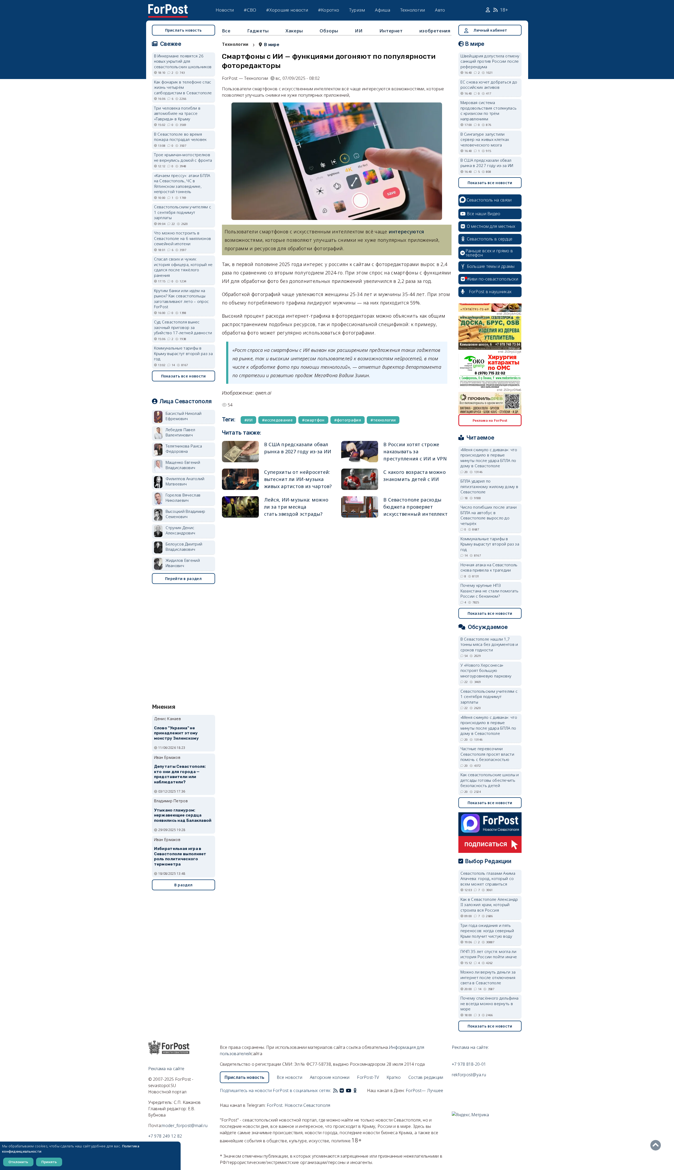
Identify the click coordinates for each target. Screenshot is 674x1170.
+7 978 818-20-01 (469, 1064)
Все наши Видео (483, 213)
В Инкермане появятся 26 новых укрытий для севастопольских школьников (183, 61)
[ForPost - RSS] (335, 1090)
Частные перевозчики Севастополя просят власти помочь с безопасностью (487, 754)
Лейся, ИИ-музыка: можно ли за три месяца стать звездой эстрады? (296, 506)
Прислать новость (183, 30)
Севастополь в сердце (490, 239)
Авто (440, 10)
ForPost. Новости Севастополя (298, 1105)
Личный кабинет (490, 30)
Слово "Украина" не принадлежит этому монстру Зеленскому (176, 733)
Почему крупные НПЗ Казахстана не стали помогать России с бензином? (489, 591)
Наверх (656, 1145)
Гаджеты (258, 31)
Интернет (391, 31)
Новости (225, 10)
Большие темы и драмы (491, 266)
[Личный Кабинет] (488, 10)
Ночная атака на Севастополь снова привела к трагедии (489, 567)
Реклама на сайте (166, 1068)
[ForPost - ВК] (342, 1090)
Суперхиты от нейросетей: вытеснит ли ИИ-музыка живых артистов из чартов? (298, 479)
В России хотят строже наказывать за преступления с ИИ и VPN (415, 451)
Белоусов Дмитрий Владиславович (184, 546)
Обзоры (329, 31)
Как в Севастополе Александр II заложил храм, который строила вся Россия (489, 905)
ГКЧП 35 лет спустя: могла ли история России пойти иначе (488, 954)
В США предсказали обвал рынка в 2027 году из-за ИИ (486, 163)
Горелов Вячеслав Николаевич (183, 497)
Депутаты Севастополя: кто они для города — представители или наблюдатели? (180, 774)
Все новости (289, 1077)
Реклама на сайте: (470, 1047)
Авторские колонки (330, 1077)
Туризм (357, 10)
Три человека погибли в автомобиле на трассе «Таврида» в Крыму (177, 113)
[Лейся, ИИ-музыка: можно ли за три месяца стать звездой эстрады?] (240, 507)
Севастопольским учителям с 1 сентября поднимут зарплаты (182, 212)
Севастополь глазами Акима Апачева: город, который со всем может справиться (488, 879)
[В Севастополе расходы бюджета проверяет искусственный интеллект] (359, 507)
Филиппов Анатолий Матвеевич (185, 481)
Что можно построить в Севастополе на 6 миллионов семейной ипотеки (182, 238)
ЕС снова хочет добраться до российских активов (488, 84)
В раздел (183, 884)
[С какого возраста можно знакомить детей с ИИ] (359, 479)
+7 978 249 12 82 (165, 1136)
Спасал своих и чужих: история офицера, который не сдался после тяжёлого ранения (183, 267)
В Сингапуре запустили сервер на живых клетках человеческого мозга (484, 139)
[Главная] (168, 7)
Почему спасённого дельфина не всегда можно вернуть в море (489, 1003)
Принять (49, 1161)
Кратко (393, 1077)
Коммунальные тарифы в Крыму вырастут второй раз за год (183, 353)
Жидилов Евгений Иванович (183, 563)
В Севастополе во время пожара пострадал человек (180, 136)
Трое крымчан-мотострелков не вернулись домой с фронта (183, 157)
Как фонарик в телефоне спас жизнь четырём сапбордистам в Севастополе (183, 87)
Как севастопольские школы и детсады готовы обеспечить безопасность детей (489, 780)
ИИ (359, 31)
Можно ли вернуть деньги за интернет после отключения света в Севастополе (488, 977)
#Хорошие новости (287, 10)
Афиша (382, 10)
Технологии (412, 10)
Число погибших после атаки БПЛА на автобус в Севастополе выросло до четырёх (488, 515)
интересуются (406, 231)
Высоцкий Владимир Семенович (185, 514)
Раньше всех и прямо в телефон (489, 253)
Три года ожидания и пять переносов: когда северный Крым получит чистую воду (487, 931)
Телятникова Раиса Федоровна (184, 448)
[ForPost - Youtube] (348, 1090)
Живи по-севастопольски (492, 279)
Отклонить (18, 1161)
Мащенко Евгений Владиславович (183, 465)
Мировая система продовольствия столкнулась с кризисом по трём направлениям (488, 110)
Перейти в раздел (183, 578)
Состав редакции (425, 1077)
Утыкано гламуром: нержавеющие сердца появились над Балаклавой (183, 815)
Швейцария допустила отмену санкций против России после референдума (489, 61)
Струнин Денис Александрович (180, 530)
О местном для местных (491, 226)
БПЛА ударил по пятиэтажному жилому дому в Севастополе (489, 486)
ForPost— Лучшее (424, 1090)
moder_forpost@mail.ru (184, 1125)
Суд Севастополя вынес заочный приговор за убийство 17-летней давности (183, 327)
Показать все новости (183, 375)
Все (226, 31)
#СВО (250, 10)
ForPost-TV (368, 1077)
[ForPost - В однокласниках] (355, 1090)
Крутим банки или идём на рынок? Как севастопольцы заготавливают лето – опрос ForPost (181, 298)
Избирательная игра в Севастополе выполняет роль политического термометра (180, 856)
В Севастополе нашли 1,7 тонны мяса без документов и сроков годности (489, 644)
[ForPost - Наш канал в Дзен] (359, 1090)
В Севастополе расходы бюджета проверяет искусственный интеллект (415, 506)
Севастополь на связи (489, 200)
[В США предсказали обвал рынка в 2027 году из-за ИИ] (240, 451)
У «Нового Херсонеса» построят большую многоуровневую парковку (486, 670)
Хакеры (294, 31)
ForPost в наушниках (490, 291)
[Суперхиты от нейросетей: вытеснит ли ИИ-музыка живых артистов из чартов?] (240, 479)
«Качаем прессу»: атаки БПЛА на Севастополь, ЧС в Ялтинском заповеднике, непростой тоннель (182, 183)
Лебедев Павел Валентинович (180, 432)
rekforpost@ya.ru (469, 1075)
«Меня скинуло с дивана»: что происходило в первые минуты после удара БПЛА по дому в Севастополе (488, 458)
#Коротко (328, 10)
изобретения (434, 31)
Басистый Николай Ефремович (184, 416)
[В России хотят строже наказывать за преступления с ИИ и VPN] (359, 451)
